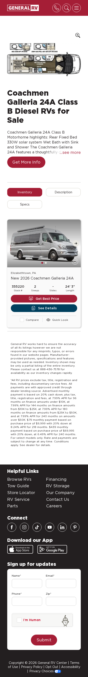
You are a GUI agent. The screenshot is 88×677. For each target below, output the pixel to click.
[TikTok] (37, 527)
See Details (47, 308)
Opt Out (51, 667)
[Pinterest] (74, 527)
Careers (54, 506)
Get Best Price (47, 298)
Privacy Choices (42, 671)
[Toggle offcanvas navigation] (76, 8)
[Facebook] (11, 527)
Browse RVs (19, 479)
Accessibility (70, 667)
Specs (25, 204)
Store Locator (21, 492)
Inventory (24, 192)
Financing (56, 479)
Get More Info (26, 162)
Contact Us (57, 499)
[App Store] (20, 549)
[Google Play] (52, 549)
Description (63, 192)
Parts (12, 506)
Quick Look (60, 319)
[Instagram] (24, 527)
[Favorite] (75, 262)
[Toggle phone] (56, 8)
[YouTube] (49, 527)
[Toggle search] (66, 8)
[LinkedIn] (62, 527)
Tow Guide (18, 485)
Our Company (60, 492)
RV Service (18, 499)
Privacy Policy (31, 667)
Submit (44, 640)
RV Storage (57, 485)
